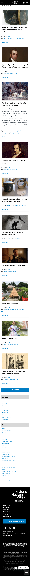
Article (8, 36)
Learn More (21, 548)
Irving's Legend (8, 271)
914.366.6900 (8, 536)
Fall (3, 437)
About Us (6, 509)
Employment (7, 514)
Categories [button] (5, 397)
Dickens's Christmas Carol (8, 435)
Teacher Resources (6, 417)
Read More (5, 42)
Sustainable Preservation (10, 303)
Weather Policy (16, 552)
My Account (6, 507)
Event (8, 238)
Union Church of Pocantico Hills (9, 471)
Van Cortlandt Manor (6, 473)
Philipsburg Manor (8, 309)
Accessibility (7, 516)
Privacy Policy (15, 553)
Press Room (6, 512)
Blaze (3, 428)
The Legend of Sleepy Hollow (9, 467)
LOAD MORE (15, 390)
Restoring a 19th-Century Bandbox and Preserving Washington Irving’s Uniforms (15, 30)
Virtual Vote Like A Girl (9, 338)
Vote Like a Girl (5, 475)
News (8, 71)
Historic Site (5, 412)
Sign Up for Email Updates (16, 521)
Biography (4, 403)
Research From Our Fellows (8, 456)
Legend (4, 447)
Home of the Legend (9, 131)
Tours (3, 469)
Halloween (4, 439)
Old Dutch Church (6, 452)
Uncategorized (5, 419)
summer (4, 462)
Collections (6, 38)
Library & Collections (7, 450)
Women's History (14, 344)
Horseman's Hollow (6, 443)
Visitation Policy (6, 552)
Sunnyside (12, 38)
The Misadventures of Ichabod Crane (14, 265)
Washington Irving (20, 38)
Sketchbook (5, 458)
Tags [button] (3, 425)
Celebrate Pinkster (6, 430)
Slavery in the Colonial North (8, 460)
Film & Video (5, 410)
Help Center (6, 505)
